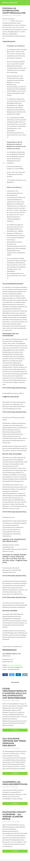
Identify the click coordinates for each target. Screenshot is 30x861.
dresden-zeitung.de (10, 2)
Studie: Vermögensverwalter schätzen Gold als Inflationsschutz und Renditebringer (14, 693)
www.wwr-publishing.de (14, 665)
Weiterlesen (15, 773)
